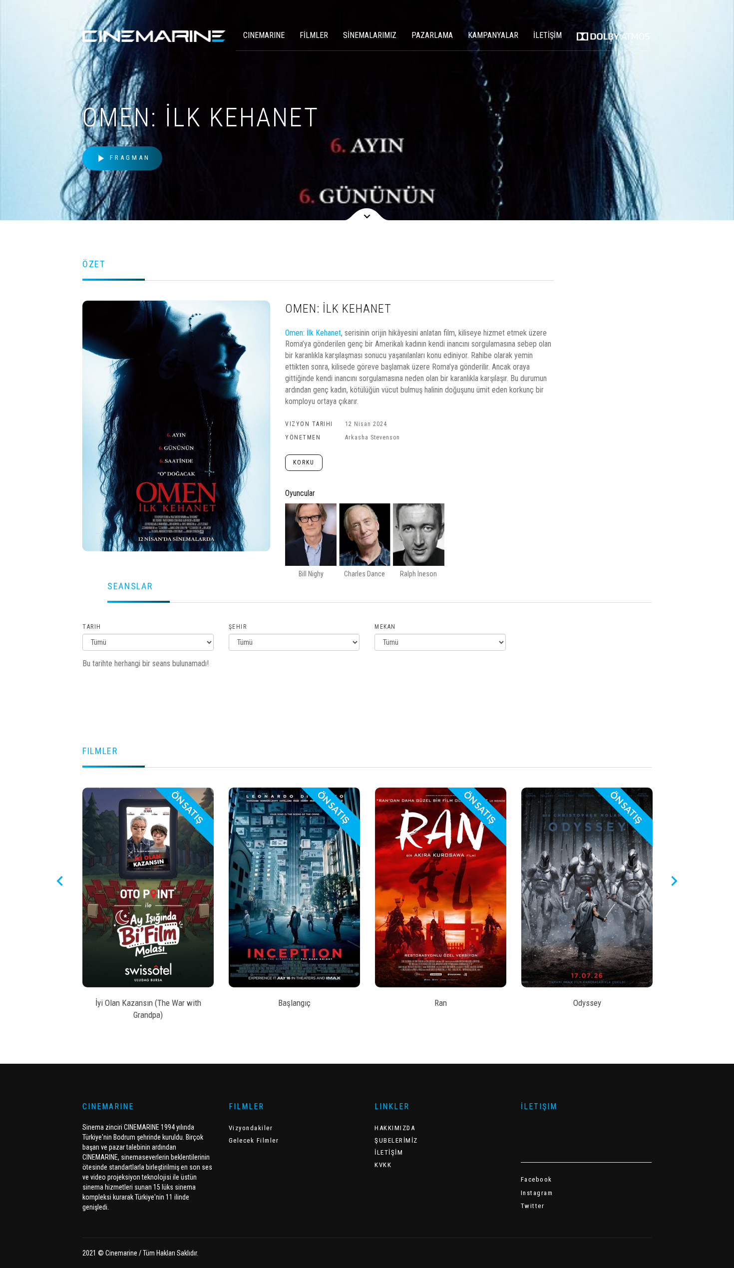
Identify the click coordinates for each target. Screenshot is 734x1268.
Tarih (91, 626)
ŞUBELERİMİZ (396, 1140)
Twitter (533, 1206)
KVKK (382, 1165)
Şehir (238, 626)
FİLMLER (314, 35)
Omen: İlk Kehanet (313, 333)
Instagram (537, 1193)
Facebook (536, 1179)
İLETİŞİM (547, 35)
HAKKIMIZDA (394, 1128)
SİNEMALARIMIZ (369, 35)
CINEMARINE (264, 35)
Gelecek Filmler (254, 1140)
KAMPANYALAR (493, 35)
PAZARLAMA (432, 35)
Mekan (385, 626)
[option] (148, 907)
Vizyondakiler (251, 1128)
